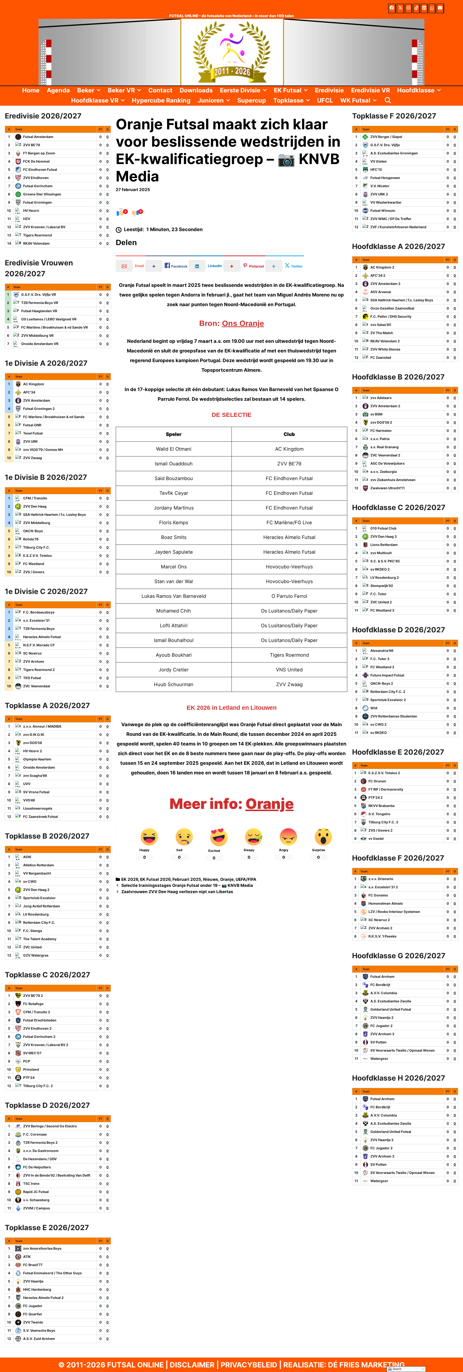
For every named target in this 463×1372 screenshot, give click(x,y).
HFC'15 (376, 169)
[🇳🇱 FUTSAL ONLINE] (231, 52)
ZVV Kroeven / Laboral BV (44, 227)
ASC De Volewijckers (387, 463)
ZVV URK (30, 441)
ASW (27, 857)
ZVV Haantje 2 (382, 1017)
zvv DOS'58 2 (381, 422)
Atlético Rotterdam (38, 865)
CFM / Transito (35, 498)
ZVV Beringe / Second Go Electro (50, 1126)
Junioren (211, 100)
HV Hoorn (31, 210)
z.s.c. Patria (379, 439)
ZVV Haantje (33, 1281)
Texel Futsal (33, 433)
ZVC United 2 (381, 602)
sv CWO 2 (378, 724)
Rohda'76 (31, 539)
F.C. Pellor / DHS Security (390, 316)
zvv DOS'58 (32, 743)
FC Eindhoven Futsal (40, 169)
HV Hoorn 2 (32, 751)
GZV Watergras (35, 955)
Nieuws (210, 879)
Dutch (397, 1369)
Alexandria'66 (381, 650)
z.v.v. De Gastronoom (41, 1151)
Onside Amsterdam (39, 767)
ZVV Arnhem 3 (382, 1034)
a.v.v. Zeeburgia (383, 471)
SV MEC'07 (32, 1053)
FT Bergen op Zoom (39, 153)
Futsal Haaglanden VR (39, 311)
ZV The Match (381, 333)
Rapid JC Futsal (36, 1192)
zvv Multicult (381, 553)
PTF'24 (28, 1078)
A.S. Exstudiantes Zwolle (390, 1001)
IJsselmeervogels (37, 808)
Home (31, 90)
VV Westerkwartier (386, 202)
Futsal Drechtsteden (39, 1020)
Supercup (251, 100)
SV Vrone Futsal (36, 792)
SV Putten (378, 1042)
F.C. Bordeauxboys (38, 612)
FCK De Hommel (36, 161)
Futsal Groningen (37, 202)
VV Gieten (378, 161)
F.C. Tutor (378, 594)
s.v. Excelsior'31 (36, 620)
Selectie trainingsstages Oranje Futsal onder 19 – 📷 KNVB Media (187, 885)
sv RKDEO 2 (380, 569)
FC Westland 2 (382, 667)
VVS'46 (29, 800)
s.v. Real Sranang (384, 447)
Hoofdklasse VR (94, 100)
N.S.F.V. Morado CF (39, 645)
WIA (373, 708)
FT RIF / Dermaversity (385, 789)
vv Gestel (376, 838)
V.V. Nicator (379, 186)
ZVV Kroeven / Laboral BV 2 (45, 1045)
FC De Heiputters (37, 1167)
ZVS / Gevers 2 (380, 830)
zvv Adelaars (381, 398)
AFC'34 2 (377, 275)
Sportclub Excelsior (39, 898)
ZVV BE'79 (31, 145)
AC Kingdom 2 (382, 267)
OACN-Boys (33, 531)
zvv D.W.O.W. (34, 734)
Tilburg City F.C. (36, 547)
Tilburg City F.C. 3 (383, 822)
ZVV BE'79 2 (33, 995)
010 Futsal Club (383, 528)
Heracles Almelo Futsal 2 (43, 1298)
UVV (26, 784)
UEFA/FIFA (246, 879)
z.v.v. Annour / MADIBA (42, 726)
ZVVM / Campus (36, 1208)
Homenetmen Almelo (385, 903)
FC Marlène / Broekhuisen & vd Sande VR (54, 327)
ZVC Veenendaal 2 (385, 455)
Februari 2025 (186, 879)
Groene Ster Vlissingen (42, 194)
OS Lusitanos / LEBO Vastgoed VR (48, 319)
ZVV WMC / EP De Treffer (390, 219)
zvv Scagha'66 (35, 775)
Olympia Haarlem (37, 759)
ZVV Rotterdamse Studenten (393, 716)
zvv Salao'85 (380, 325)
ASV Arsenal (380, 292)
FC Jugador (32, 1306)
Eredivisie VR (370, 90)
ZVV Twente (33, 1322)
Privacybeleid (249, 1364)
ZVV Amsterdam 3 (385, 284)
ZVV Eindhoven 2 (37, 1028)
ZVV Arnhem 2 (380, 928)
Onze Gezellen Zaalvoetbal (392, 308)
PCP (26, 1061)
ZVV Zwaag (32, 458)
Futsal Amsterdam (38, 137)
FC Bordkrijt (380, 985)
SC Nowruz (32, 653)
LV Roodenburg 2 (384, 577)
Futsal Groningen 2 (39, 409)
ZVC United (32, 947)
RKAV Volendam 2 (385, 341)
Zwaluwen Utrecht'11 (387, 488)
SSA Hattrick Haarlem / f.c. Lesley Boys (54, 514)
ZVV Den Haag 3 (383, 536)
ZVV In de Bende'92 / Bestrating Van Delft (56, 1175)
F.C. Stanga (32, 931)
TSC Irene (31, 1183)
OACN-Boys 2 (381, 683)
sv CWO (29, 881)
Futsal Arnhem (382, 976)
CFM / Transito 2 (36, 1012)
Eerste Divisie (240, 90)
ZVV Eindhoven (36, 178)
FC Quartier (32, 1314)
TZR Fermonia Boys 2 (40, 1142)
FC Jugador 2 (381, 1026)
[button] (99, 90)
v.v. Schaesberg (36, 1200)
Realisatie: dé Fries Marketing (344, 1364)
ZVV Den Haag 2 (36, 890)
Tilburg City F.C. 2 (38, 1086)
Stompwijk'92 (381, 586)
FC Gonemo (378, 895)
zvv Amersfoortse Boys (42, 1248)
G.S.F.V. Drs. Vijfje (385, 145)
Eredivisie (329, 90)
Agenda (58, 90)
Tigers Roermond (37, 235)
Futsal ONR (32, 425)
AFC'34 (29, 392)
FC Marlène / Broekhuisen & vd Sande (53, 417)
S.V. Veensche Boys (39, 1330)
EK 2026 (129, 879)
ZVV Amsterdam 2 (385, 406)
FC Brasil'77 (32, 1265)
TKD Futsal (32, 678)
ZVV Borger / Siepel (386, 137)
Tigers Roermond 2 (39, 670)
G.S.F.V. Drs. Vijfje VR (38, 294)
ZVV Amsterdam (36, 400)
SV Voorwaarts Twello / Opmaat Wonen (402, 1050)
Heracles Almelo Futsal (42, 637)
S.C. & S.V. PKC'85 (385, 561)
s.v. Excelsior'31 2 (383, 887)
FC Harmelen (381, 430)
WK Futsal (355, 100)
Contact (160, 90)
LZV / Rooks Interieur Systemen (394, 912)
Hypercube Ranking (161, 100)
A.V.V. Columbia (383, 993)
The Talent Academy (39, 939)
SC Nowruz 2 (379, 920)
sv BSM (376, 414)
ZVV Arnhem (33, 661)
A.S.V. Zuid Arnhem (39, 1339)
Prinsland (31, 1069)
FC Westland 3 (382, 610)
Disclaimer (192, 1364)
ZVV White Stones (385, 349)
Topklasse (288, 100)
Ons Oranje (243, 323)
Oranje (269, 803)
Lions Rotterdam (384, 545)
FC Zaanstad (380, 357)
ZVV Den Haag (35, 506)
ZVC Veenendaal (36, 686)
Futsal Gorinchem (38, 186)
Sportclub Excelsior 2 (388, 700)
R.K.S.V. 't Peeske (382, 936)
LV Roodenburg (36, 914)
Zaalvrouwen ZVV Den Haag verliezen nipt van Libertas (177, 891)
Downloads (196, 90)
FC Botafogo (33, 1004)
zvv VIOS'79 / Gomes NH (43, 450)
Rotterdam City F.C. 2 (387, 691)
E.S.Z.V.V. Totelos (37, 555)
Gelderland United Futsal (390, 1009)
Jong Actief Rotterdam (41, 906)
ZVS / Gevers (33, 572)
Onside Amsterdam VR (39, 344)
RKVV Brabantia (381, 806)
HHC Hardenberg (37, 1289)
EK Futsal (287, 90)
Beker (85, 90)
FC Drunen (377, 781)
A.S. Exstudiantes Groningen (394, 153)
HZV (26, 219)
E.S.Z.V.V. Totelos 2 (384, 773)
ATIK (27, 1257)
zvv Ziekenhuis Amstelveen (392, 480)
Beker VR (121, 90)
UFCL (325, 100)
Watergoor (379, 1058)
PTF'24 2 (375, 797)
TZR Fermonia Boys (39, 629)
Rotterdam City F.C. (39, 922)
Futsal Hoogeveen (385, 178)
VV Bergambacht (37, 873)
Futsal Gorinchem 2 (39, 1036)
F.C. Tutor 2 (379, 659)
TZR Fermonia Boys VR (39, 303)
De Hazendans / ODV (40, 1159)
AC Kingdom (33, 384)
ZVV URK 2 (379, 194)
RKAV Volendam (36, 243)
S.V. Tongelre (379, 814)
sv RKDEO (378, 733)
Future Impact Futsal (387, 675)
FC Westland (33, 564)
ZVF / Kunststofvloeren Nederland (398, 227)
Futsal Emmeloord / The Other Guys (52, 1273)
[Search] (387, 100)
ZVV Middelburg (36, 523)
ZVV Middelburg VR (37, 335)
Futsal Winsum (382, 210)
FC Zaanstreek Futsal (40, 816)
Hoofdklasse (416, 90)
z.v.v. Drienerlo (380, 879)
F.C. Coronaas (35, 1134)
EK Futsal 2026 (155, 879)
